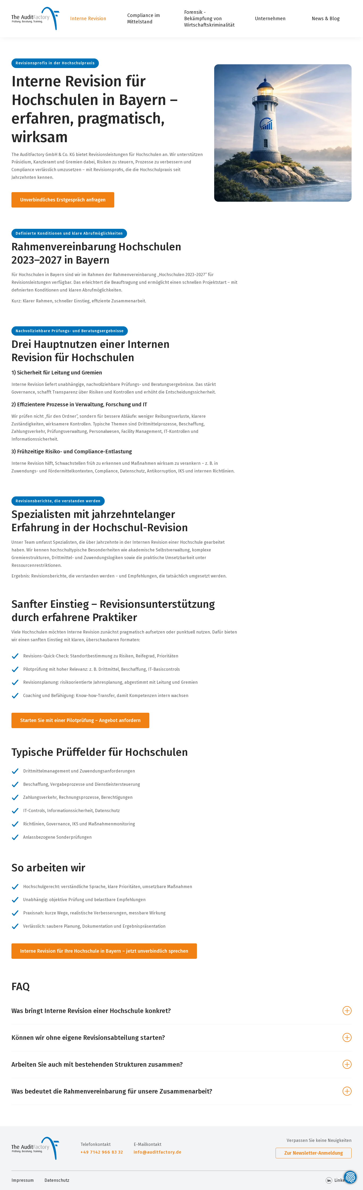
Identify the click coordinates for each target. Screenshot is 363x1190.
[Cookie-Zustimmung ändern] (350, 1177)
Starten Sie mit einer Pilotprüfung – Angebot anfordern (80, 720)
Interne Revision (88, 19)
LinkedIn (343, 1180)
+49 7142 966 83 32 (102, 1152)
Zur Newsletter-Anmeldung (313, 1153)
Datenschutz (56, 1180)
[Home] (35, 18)
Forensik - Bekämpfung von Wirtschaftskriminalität (209, 18)
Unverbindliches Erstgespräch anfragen (62, 200)
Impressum (22, 1180)
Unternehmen (270, 19)
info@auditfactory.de (158, 1152)
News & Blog (326, 19)
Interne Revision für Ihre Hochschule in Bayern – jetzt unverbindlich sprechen (104, 951)
